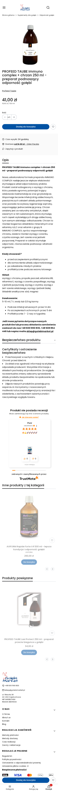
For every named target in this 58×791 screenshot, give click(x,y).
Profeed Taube (9, 91)
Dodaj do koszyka (25, 126)
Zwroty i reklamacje (11, 745)
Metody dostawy (10, 738)
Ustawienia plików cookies (14, 766)
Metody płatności (10, 735)
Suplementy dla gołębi (27, 15)
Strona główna (8, 15)
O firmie (6, 714)
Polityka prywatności (11, 759)
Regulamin (7, 756)
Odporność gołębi (47, 15)
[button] (20, 417)
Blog (4, 724)
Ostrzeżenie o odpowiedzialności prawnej (21, 762)
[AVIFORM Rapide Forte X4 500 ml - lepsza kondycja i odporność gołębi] (29, 517)
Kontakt (5, 720)
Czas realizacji (8, 741)
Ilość (4, 112)
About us (6, 717)
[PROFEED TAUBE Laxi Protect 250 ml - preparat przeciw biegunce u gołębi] (29, 610)
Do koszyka (29, 562)
